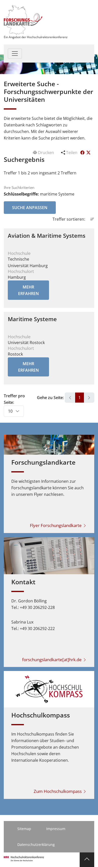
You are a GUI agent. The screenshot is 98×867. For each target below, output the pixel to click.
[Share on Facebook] (82, 152)
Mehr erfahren (28, 290)
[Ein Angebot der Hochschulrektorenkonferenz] (23, 19)
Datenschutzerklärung (36, 844)
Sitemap (24, 828)
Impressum (55, 828)
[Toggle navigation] (15, 54)
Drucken (46, 152)
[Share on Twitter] (88, 152)
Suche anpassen (29, 207)
